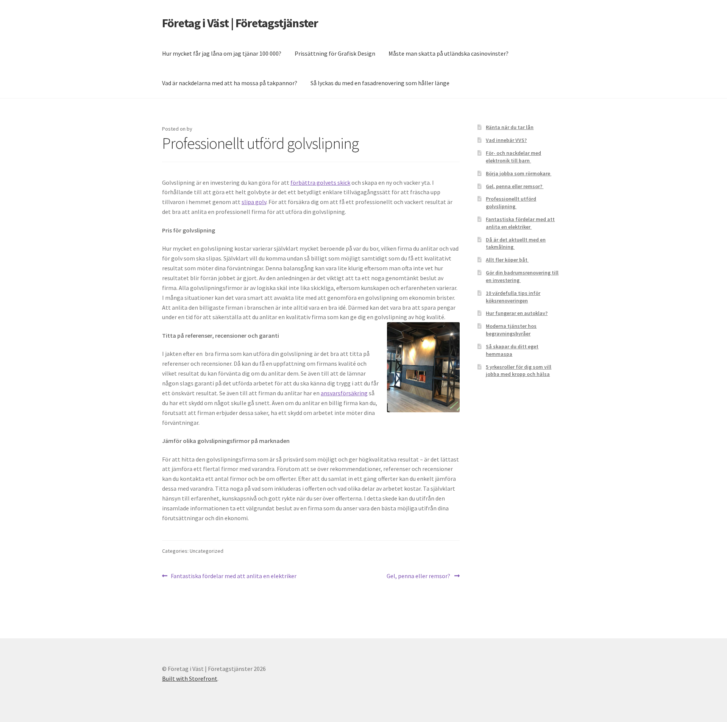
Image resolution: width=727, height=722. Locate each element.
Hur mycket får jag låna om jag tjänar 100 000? (221, 53)
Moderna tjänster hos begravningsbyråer (511, 330)
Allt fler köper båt (507, 259)
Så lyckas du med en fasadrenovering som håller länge (379, 83)
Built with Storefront (189, 678)
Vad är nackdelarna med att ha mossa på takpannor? (229, 83)
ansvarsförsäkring (344, 393)
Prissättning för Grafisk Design (335, 53)
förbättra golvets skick (320, 182)
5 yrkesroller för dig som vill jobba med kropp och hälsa (518, 370)
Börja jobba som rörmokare (518, 173)
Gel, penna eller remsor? (419, 576)
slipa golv (254, 202)
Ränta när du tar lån (510, 127)
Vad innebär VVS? (506, 140)
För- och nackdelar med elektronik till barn (513, 157)
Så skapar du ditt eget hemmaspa (512, 350)
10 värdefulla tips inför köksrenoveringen (513, 297)
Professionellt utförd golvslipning (511, 202)
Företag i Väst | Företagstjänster (240, 23)
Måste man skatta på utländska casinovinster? (448, 53)
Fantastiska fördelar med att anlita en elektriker (234, 576)
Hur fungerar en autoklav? (517, 313)
